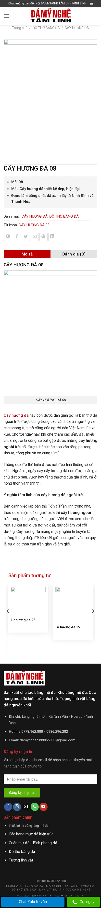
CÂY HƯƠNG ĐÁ (77, 28)
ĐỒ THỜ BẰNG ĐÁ (46, 28)
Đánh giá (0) (74, 254)
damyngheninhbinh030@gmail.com (48, 740)
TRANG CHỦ (14, 886)
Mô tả (27, 254)
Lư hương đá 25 (23, 620)
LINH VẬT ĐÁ (48, 889)
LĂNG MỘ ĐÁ (34, 886)
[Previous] (8, 621)
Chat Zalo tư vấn (33, 901)
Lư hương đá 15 (67, 627)
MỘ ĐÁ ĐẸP (54, 886)
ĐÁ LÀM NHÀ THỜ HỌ (79, 886)
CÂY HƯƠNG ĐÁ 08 (34, 225)
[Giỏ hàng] (91, 3)
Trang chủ (19, 28)
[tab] (27, 254)
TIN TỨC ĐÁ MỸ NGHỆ (75, 889)
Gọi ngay (87, 901)
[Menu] (7, 16)
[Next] (92, 621)
